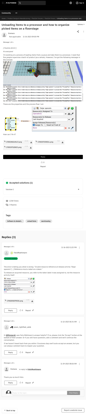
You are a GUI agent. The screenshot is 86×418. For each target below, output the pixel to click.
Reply (43, 157)
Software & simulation (15, 221)
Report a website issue (73, 410)
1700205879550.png (15, 301)
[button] (83, 31)
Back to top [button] (10, 410)
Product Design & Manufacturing (19, 18)
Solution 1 (10, 189)
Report (43, 166)
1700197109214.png (45, 142)
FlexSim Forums (37, 18)
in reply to (30, 369)
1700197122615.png (14, 147)
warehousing (45, 221)
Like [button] (41, 162)
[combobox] (32, 3)
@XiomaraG (11, 335)
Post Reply (73, 393)
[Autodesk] (11, 3)
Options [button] (80, 24)
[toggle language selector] (71, 3)
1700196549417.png (14, 142)
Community (6, 13)
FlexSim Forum (50, 18)
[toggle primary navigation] (4, 3)
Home (4, 18)
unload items (31, 221)
